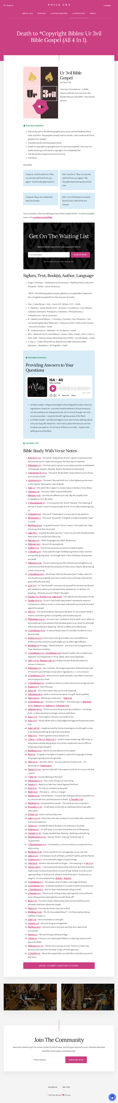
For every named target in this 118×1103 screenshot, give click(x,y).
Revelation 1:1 (34, 518)
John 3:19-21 (33, 660)
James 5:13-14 (34, 769)
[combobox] (17, 5)
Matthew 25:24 (35, 751)
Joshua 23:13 (39, 705)
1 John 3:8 (32, 777)
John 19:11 (32, 736)
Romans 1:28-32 (47, 660)
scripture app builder (42, 217)
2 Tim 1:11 (41, 739)
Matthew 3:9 (33, 645)
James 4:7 (32, 784)
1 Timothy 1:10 (76, 799)
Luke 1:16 (32, 919)
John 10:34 (33, 762)
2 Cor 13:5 (32, 585)
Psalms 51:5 (33, 687)
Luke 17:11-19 (34, 818)
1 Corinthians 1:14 (36, 653)
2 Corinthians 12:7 (36, 702)
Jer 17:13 (89, 863)
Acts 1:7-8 (32, 717)
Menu (108, 6)
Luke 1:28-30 (33, 728)
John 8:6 (31, 863)
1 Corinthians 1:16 (52, 653)
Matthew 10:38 (35, 852)
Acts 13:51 (32, 721)
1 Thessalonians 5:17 (37, 844)
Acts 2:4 (31, 754)
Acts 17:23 (32, 901)
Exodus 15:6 (33, 597)
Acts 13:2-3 (51, 739)
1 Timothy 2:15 (34, 552)
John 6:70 (32, 908)
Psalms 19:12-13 (35, 638)
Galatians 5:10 (62, 705)
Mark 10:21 (33, 792)
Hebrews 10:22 (34, 563)
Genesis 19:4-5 (34, 859)
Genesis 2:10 (33, 491)
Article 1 (59, 878)
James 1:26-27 (34, 867)
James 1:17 (33, 934)
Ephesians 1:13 (34, 465)
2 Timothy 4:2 (34, 953)
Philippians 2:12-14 (36, 619)
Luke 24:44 (33, 856)
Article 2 (67, 878)
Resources (30, 998)
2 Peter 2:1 (32, 938)
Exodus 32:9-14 (35, 600)
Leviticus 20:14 (34, 480)
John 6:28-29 (33, 698)
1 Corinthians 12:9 (36, 574)
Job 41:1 (31, 612)
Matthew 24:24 (35, 525)
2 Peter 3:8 (33, 814)
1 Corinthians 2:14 (36, 683)
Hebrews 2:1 (33, 829)
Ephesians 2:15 (34, 668)
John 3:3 (31, 488)
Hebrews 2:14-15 (35, 946)
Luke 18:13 (32, 533)
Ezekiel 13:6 (33, 548)
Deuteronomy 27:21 (37, 837)
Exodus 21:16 (34, 796)
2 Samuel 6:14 (34, 893)
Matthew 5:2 (33, 803)
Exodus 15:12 (45, 597)
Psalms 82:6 (45, 766)
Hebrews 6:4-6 (35, 709)
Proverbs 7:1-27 (35, 807)
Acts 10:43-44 (34, 458)
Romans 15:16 (34, 495)
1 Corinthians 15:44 (36, 630)
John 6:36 (67, 698)
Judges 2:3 (50, 705)
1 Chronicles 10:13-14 (37, 473)
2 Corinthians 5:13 (36, 886)
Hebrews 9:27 (34, 544)
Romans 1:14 (33, 540)
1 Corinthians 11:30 (36, 675)
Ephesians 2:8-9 (35, 694)
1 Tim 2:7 (32, 739)
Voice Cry (59, 4)
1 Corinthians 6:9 (35, 889)
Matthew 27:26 (34, 912)
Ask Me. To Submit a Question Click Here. (59, 966)
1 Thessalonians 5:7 (36, 503)
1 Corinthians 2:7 (35, 882)
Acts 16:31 (32, 788)
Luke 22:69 (57, 597)
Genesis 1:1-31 (34, 833)
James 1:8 (32, 826)
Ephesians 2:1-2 (35, 781)
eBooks (87, 998)
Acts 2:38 (32, 690)
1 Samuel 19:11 (34, 514)
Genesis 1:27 (33, 923)
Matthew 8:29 (34, 927)
